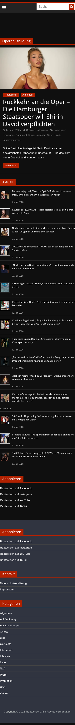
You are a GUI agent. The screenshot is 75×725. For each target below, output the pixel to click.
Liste (3, 662)
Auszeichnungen (10, 625)
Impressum (7, 589)
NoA (2, 668)
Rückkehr (41, 135)
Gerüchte (5, 643)
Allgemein (27, 94)
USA (2, 686)
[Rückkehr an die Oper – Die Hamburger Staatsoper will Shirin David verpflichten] (37, 50)
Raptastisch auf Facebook (16, 488)
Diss (2, 637)
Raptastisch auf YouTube (15, 500)
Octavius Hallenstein (37, 130)
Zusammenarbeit (12, 140)
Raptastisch (11, 94)
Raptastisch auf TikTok (13, 506)
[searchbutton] (71, 7)
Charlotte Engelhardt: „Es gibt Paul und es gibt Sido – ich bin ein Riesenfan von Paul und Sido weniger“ (42, 322)
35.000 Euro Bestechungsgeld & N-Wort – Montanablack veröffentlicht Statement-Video (42, 454)
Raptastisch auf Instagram (16, 494)
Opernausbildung (25, 135)
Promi (3, 674)
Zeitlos (4, 693)
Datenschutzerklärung (13, 583)
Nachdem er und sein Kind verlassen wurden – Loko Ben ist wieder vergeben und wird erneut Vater (43, 229)
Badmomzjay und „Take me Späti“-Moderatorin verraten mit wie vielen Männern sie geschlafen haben (42, 193)
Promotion (6, 680)
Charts (4, 631)
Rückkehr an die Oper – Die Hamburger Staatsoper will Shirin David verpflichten (36, 112)
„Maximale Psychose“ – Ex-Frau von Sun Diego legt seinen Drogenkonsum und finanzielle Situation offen (43, 359)
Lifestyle (5, 656)
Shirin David (53, 135)
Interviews (6, 650)
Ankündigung (8, 619)
